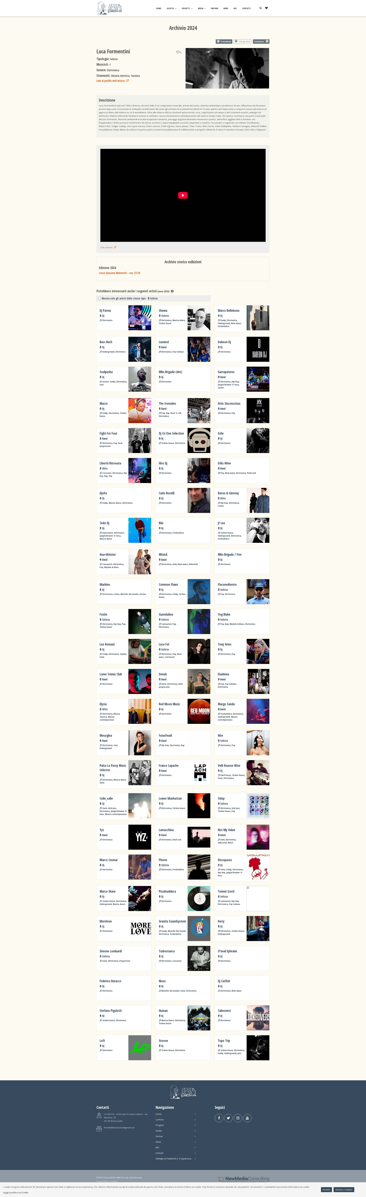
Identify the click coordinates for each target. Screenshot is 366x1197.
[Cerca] (260, 8)
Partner (214, 8)
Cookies (114, 1181)
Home (158, 8)
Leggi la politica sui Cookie (15, 1192)
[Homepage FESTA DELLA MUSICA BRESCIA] (110, 8)
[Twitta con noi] (228, 1118)
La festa (170, 8)
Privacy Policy (102, 1181)
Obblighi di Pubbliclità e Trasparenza (173, 1158)
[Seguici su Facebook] (219, 1118)
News (225, 8)
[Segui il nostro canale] (247, 1118)
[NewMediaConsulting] (243, 1179)
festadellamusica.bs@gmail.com (119, 1127)
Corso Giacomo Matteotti (119, 273)
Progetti (186, 8)
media (200, 8)
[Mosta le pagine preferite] (266, 8)
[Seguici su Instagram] (238, 1118)
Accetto (326, 1189)
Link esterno (106, 247)
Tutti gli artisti (244, 41)
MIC (235, 8)
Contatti (246, 8)
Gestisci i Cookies (343, 1189)
